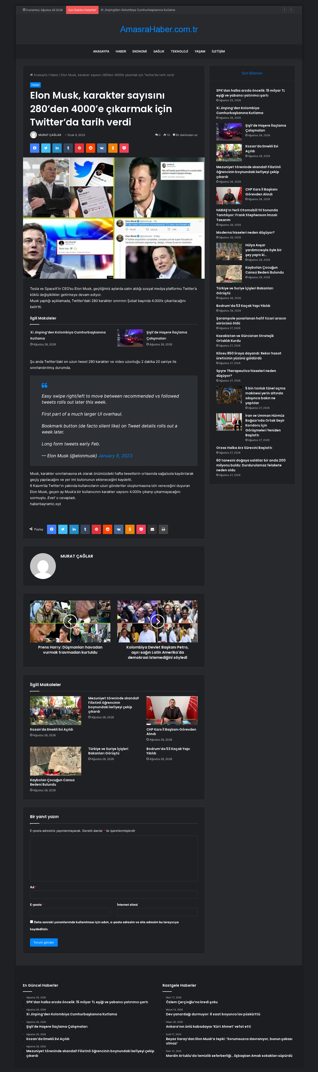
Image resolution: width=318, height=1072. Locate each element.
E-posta (37, 904)
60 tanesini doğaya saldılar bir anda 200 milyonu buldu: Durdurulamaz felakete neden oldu (251, 465)
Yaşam (200, 51)
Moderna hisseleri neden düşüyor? (245, 232)
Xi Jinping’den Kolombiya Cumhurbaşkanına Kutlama (239, 110)
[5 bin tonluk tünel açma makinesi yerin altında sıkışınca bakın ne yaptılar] (229, 394)
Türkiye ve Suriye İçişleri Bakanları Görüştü (108, 751)
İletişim (218, 51)
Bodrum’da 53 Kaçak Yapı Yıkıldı (168, 751)
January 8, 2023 (115, 455)
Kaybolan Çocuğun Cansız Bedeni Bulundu (52, 782)
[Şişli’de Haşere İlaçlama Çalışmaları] (130, 338)
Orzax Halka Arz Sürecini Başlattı (244, 447)
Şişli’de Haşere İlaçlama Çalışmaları (125, 10)
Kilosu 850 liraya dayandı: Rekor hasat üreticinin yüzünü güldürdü (248, 356)
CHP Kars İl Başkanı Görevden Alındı (171, 731)
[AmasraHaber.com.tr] (159, 29)
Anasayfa (101, 51)
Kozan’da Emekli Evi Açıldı (51, 729)
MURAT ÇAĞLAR (49, 135)
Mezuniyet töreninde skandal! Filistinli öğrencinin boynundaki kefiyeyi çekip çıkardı (113, 705)
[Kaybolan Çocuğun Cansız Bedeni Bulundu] (55, 761)
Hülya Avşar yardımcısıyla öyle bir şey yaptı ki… (263, 250)
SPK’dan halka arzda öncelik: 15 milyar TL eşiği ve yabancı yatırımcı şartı (250, 93)
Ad (33, 887)
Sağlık (158, 51)
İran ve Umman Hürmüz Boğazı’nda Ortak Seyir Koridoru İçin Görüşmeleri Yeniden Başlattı (264, 425)
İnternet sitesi (127, 904)
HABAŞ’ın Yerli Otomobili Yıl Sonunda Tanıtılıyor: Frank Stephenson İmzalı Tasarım (247, 215)
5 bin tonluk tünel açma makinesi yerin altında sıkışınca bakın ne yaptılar (265, 395)
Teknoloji (179, 51)
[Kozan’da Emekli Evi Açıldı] (55, 710)
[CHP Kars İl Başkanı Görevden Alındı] (172, 710)
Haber (121, 51)
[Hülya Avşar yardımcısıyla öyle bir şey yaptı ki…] (229, 251)
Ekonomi (139, 51)
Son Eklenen (252, 73)
